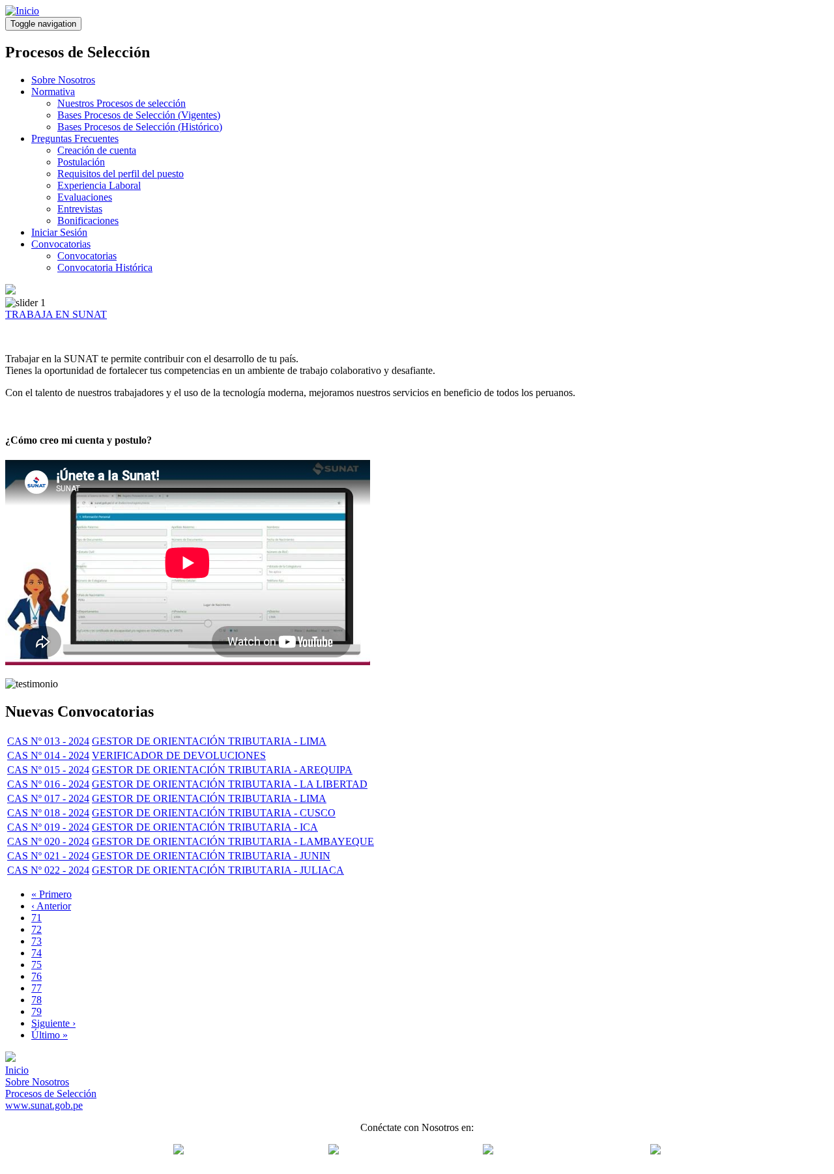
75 (36, 964)
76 (36, 976)
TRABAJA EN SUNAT (56, 314)
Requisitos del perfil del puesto (120, 173)
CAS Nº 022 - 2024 (48, 870)
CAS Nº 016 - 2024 (48, 784)
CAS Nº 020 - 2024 (48, 841)
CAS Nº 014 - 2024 (48, 755)
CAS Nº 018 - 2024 (48, 812)
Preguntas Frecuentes (75, 138)
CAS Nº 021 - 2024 (48, 855)
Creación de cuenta (96, 150)
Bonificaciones (88, 220)
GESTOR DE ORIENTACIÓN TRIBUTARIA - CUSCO (214, 812)
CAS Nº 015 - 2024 (48, 769)
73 (36, 941)
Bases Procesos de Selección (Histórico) (139, 126)
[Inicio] (22, 10)
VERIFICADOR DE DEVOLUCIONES (179, 755)
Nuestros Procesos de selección (121, 103)
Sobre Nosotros (63, 79)
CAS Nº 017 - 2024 (48, 798)
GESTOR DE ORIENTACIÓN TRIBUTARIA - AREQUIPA (222, 769)
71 (36, 917)
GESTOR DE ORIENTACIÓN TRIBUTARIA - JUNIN (211, 855)
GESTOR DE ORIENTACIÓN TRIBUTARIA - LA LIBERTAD (229, 784)
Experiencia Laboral (99, 185)
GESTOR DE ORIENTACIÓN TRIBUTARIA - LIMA (209, 741)
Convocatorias (61, 244)
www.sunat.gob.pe (44, 1105)
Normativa (53, 91)
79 (36, 1011)
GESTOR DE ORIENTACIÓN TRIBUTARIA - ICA (205, 827)
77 (36, 988)
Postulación (81, 161)
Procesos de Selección (50, 1093)
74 (36, 952)
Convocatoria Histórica (104, 267)
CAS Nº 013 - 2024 (48, 741)
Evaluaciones (84, 197)
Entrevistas (79, 208)
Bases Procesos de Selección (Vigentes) (138, 115)
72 (36, 929)
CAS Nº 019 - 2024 (48, 827)
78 (36, 999)
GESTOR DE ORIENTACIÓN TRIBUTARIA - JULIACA (218, 870)
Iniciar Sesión (59, 232)
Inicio (17, 1070)
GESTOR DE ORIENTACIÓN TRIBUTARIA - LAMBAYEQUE (233, 841)
